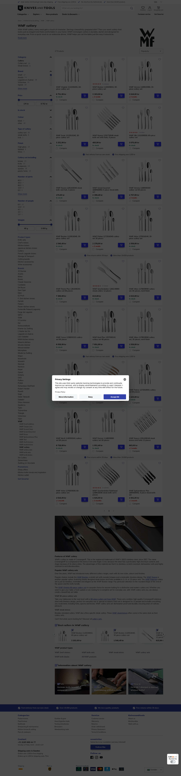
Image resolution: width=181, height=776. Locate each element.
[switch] (172, 761)
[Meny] (177, 755)
